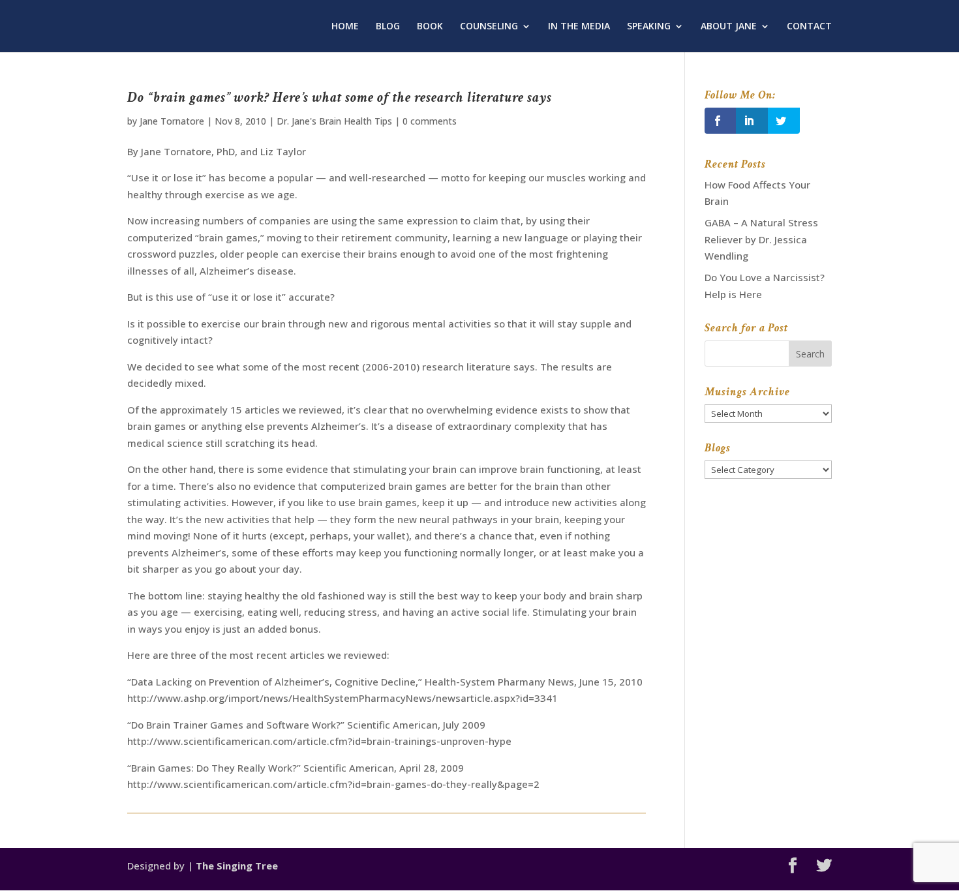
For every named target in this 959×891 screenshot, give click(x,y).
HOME (345, 27)
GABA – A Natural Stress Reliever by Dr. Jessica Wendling (761, 239)
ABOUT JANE (729, 27)
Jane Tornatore (172, 121)
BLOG (388, 27)
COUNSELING (489, 27)
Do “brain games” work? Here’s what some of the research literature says (339, 97)
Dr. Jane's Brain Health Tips (334, 121)
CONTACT (809, 27)
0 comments (430, 121)
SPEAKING (649, 27)
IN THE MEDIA (579, 27)
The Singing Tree (237, 865)
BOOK (430, 27)
